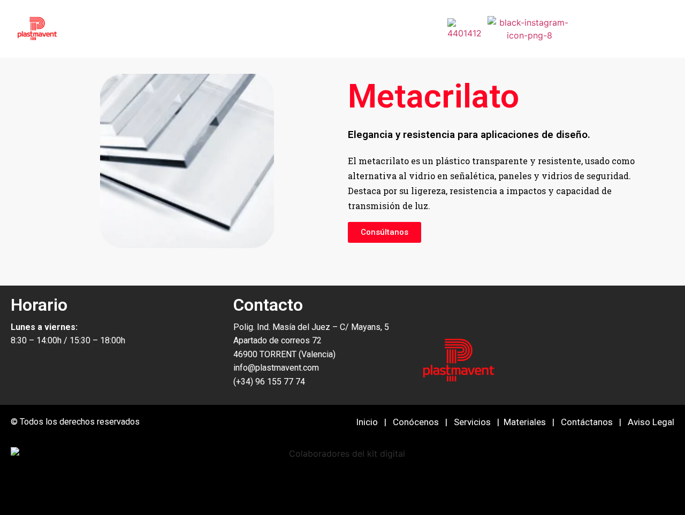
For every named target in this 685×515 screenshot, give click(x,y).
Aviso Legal (651, 422)
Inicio (367, 422)
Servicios (472, 422)
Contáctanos (587, 422)
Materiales (525, 422)
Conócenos (416, 422)
